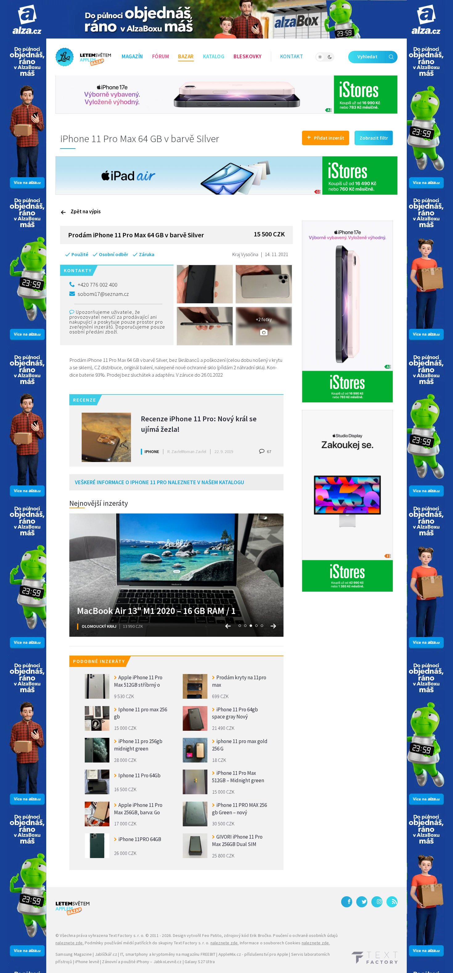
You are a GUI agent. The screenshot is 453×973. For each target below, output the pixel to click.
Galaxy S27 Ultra (200, 961)
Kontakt (291, 56)
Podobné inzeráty (99, 661)
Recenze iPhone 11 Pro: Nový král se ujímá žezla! (199, 424)
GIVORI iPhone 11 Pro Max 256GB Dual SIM (237, 840)
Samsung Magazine (73, 954)
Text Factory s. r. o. (126, 935)
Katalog (214, 56)
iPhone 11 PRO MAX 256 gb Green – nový (239, 809)
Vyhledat (367, 56)
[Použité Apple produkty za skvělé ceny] (83, 57)
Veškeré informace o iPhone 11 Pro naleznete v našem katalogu (159, 482)
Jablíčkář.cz (106, 954)
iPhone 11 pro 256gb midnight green (138, 745)
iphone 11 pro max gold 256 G (239, 745)
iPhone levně (87, 961)
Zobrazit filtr (374, 138)
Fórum (160, 56)
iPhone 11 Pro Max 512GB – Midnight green (238, 777)
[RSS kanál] (392, 901)
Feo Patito (212, 935)
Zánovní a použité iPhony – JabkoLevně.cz (142, 961)
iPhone (152, 451)
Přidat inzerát (325, 137)
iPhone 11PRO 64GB (139, 839)
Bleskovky (248, 56)
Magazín (132, 56)
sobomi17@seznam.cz (103, 293)
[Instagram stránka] (376, 901)
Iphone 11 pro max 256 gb (140, 713)
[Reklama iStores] (226, 94)
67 (268, 451)
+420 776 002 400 (97, 284)
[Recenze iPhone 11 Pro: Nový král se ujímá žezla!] (106, 437)
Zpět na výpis (86, 211)
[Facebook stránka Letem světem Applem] (346, 901)
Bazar (186, 56)
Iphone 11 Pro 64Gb (139, 775)
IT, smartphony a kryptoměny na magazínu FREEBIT (167, 954)
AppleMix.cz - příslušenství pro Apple (253, 954)
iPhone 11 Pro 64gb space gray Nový (235, 713)
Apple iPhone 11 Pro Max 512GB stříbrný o (138, 681)
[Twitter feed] (361, 901)
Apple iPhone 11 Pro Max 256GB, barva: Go (138, 809)
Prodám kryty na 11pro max (239, 681)
